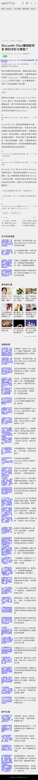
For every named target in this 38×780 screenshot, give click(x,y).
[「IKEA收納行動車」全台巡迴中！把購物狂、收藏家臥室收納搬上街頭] (7, 591)
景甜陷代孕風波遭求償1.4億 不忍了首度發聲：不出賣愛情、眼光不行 (24, 530)
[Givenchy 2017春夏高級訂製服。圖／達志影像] (19, 151)
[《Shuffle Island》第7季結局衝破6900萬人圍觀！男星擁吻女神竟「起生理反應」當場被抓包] (7, 501)
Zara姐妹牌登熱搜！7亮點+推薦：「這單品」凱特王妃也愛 (25, 251)
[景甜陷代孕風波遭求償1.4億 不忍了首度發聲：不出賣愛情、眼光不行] (7, 531)
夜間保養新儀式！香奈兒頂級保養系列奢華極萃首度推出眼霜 (18, 330)
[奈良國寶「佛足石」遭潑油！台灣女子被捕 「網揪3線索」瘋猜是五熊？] (7, 719)
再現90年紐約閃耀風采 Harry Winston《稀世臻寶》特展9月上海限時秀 (25, 410)
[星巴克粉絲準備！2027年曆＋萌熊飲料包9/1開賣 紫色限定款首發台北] (7, 371)
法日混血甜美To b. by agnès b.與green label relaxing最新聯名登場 (25, 700)
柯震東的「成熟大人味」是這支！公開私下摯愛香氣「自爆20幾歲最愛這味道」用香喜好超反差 (25, 352)
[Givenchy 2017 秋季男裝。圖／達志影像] (19, 160)
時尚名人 (9, 9)
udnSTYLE (4, 40)
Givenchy (5, 213)
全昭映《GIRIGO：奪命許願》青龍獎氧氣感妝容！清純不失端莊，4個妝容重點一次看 (25, 480)
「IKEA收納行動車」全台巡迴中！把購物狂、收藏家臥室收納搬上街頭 (25, 590)
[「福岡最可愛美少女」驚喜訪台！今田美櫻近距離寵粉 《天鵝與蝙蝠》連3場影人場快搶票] (7, 571)
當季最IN (20, 40)
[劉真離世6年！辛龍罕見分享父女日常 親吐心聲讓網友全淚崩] (7, 749)
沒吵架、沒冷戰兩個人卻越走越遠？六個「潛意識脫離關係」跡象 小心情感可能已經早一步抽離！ (25, 382)
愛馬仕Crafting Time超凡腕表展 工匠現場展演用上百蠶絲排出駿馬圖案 (25, 630)
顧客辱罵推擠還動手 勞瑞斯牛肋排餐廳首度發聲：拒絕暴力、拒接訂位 (25, 768)
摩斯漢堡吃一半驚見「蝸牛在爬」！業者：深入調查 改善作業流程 (25, 600)
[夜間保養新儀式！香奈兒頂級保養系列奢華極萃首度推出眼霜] (7, 611)
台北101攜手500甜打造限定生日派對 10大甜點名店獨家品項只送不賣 (24, 640)
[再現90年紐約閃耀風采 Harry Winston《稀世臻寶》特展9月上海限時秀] (7, 411)
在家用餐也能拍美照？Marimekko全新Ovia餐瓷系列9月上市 (24, 460)
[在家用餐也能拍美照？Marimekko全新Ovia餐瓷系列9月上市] (7, 461)
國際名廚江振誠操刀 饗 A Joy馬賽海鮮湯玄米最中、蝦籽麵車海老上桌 (25, 580)
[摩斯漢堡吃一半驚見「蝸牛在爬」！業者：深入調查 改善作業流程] (7, 601)
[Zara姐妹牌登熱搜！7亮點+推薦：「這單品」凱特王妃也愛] (7, 253)
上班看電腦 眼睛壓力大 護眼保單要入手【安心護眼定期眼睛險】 (6, 314)
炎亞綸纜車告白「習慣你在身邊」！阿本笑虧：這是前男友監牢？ (25, 450)
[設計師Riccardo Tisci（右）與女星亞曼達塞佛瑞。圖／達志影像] (19, 60)
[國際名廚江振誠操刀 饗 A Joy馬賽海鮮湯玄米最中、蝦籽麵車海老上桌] (7, 581)
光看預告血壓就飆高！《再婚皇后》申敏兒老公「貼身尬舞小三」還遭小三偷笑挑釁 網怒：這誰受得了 (25, 512)
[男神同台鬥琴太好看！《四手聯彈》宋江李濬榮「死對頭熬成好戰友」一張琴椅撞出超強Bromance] (7, 471)
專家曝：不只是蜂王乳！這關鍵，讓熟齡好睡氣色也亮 (6, 298)
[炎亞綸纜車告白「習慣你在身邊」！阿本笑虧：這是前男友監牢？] (7, 451)
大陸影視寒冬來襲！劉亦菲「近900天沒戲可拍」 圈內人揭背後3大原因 (25, 738)
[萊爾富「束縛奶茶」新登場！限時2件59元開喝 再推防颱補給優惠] (7, 680)
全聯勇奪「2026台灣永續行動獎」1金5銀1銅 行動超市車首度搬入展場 (25, 690)
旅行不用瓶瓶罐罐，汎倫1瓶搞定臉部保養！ (31, 298)
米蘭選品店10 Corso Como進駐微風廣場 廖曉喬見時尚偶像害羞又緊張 (25, 650)
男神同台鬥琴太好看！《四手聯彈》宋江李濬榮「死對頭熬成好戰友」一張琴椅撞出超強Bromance (25, 472)
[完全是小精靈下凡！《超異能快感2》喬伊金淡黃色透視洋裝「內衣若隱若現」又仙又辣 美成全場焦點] (7, 431)
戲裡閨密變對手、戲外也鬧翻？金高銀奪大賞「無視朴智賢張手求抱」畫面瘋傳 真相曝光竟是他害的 (25, 759)
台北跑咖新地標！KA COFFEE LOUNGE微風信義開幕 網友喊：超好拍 (25, 400)
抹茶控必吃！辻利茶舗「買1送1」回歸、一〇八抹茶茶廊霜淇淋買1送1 (18, 298)
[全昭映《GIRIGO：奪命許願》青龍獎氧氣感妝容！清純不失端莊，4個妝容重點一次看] (7, 481)
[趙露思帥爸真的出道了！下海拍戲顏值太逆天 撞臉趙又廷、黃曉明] (7, 729)
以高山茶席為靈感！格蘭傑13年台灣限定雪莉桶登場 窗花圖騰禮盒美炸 (25, 670)
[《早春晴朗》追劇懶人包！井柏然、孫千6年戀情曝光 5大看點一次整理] (7, 561)
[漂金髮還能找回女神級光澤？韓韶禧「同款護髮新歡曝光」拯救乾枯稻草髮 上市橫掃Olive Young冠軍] (7, 541)
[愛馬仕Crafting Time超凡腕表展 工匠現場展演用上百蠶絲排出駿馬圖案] (7, 631)
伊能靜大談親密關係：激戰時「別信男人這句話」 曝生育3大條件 (25, 440)
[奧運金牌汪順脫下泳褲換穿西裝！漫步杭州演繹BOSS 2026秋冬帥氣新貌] (7, 273)
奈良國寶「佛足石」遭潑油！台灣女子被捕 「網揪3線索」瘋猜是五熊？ (25, 718)
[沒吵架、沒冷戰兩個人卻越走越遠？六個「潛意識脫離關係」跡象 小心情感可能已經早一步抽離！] (7, 381)
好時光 (33, 9)
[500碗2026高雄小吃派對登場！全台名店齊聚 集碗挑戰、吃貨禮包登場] (7, 391)
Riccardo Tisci (16, 213)
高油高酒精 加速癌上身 (6, 329)
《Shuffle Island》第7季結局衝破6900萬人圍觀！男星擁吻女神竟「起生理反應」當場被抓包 (25, 502)
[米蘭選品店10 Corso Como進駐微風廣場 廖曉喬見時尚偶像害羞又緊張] (7, 651)
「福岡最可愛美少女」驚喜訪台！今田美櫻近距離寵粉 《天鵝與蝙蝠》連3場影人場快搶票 (25, 571)
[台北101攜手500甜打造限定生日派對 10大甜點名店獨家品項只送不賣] (7, 641)
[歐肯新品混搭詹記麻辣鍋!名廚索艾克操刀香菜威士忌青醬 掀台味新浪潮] (7, 491)
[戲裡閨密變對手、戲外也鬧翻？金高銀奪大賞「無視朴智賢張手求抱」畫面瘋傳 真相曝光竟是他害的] (7, 759)
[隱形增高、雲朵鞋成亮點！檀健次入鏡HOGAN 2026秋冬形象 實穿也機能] (7, 243)
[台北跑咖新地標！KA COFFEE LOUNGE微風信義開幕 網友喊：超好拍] (7, 401)
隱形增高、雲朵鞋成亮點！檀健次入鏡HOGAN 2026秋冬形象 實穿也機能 (25, 242)
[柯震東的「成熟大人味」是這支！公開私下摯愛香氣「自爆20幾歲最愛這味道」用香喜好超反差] (7, 351)
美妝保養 (25, 9)
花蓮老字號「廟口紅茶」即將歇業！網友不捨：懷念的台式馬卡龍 (25, 660)
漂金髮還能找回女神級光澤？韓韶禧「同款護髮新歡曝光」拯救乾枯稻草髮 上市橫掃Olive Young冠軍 (25, 541)
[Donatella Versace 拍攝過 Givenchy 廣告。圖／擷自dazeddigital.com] (19, 203)
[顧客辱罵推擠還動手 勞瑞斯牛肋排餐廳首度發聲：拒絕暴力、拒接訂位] (7, 769)
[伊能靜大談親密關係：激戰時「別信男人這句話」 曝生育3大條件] (7, 441)
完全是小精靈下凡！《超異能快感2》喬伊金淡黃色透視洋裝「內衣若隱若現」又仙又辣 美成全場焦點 (25, 432)
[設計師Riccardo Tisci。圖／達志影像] (19, 115)
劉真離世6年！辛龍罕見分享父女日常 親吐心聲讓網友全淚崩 (25, 748)
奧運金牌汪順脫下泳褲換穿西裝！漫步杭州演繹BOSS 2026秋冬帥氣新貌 (25, 272)
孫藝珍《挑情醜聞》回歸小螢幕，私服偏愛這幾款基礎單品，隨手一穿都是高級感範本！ (25, 264)
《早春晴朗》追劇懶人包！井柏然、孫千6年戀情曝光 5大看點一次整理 (25, 560)
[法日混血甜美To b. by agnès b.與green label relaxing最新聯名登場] (7, 700)
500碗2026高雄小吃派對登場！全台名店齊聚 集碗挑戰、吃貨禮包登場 (24, 390)
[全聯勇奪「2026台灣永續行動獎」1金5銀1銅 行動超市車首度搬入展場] (7, 690)
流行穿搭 (17, 9)
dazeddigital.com (21, 208)
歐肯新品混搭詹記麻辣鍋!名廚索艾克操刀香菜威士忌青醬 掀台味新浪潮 (25, 490)
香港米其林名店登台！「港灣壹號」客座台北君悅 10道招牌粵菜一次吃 (25, 420)
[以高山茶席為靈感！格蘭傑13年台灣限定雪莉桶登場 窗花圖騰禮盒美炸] (7, 670)
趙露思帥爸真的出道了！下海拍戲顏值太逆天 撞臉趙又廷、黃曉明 (25, 728)
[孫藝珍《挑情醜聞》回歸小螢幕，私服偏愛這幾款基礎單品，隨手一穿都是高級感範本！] (7, 263)
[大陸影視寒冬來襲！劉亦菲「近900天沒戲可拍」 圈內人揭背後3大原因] (7, 739)
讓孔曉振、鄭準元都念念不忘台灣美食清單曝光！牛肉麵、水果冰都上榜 (18, 314)
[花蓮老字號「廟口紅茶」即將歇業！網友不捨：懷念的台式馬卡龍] (7, 660)
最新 (3, 9)
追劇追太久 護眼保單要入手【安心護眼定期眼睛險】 (31, 314)
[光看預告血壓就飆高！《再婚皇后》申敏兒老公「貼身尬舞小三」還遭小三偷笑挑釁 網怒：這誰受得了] (7, 511)
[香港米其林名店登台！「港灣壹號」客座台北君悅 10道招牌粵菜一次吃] (7, 421)
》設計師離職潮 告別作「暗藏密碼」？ (18, 190)
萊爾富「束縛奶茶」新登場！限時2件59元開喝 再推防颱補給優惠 (25, 680)
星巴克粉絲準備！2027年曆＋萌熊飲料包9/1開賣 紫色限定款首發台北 (31, 330)
